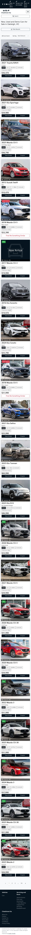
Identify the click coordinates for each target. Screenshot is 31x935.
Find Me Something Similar (15, 236)
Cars (3, 895)
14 (21, 883)
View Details (8, 75)
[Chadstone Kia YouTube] (7, 4)
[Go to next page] (25, 883)
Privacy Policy (6, 923)
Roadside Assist (21, 908)
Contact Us (5, 918)
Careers (4, 916)
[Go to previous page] (5, 883)
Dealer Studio (11, 933)
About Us (4, 914)
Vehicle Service (21, 897)
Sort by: (15, 35)
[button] (28, 11)
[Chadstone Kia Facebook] (3, 4)
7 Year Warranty (21, 903)
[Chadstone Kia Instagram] (5, 4)
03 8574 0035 (26, 5)
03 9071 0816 (12, 5)
